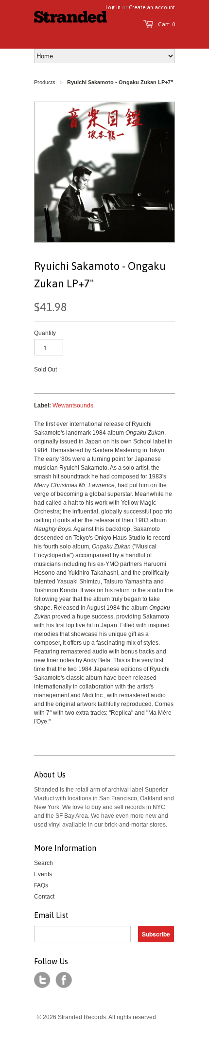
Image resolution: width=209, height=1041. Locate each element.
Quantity (45, 333)
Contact (44, 896)
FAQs (41, 885)
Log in (113, 7)
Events (43, 874)
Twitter (42, 980)
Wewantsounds (72, 405)
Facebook (63, 980)
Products (44, 82)
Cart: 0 (166, 24)
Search (43, 863)
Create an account (152, 7)
